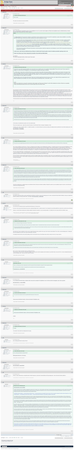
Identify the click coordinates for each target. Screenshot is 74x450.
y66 (3, 192)
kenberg (4, 306)
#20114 (72, 306)
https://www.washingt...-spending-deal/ (37, 196)
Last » (22, 437)
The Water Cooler (14, 6)
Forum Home (6, 448)
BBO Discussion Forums (4, 6)
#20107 (72, 192)
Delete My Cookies (10, 448)
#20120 (72, 382)
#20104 (72, 105)
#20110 (72, 239)
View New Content (69, 6)
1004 (10, 437)
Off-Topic (9, 6)
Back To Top (2, 448)
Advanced (73, 5)
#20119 (72, 372)
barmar (3, 217)
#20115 (72, 323)
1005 (12, 437)
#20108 (72, 203)
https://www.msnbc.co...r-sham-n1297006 (19, 282)
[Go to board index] (7, 2)
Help (71, 3)
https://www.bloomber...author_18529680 (19, 387)
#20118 (72, 362)
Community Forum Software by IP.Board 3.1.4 (67, 448)
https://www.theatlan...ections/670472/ (18, 365)
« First (6, 437)
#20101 (72, 12)
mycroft (3, 203)
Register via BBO (62, 3)
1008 (18, 437)
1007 (16, 437)
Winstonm (4, 12)
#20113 (72, 289)
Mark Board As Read (15, 448)
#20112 (72, 277)
